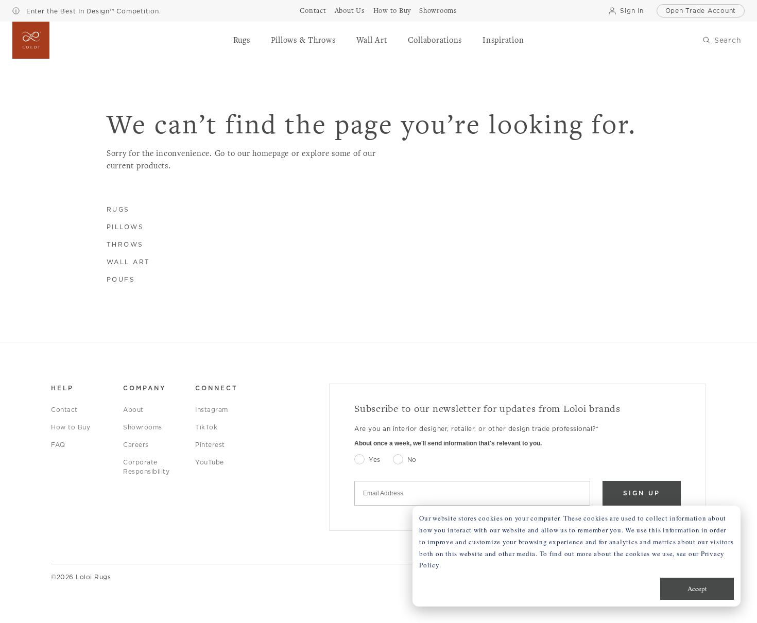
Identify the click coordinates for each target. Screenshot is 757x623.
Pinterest (210, 444)
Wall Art (128, 262)
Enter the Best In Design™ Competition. (92, 11)
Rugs (118, 209)
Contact (64, 409)
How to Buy (70, 427)
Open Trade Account (700, 10)
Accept (697, 588)
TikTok (206, 427)
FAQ (58, 444)
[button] (242, 40)
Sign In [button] (631, 10)
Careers (136, 444)
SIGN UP (641, 493)
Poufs (121, 279)
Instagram (211, 409)
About (133, 409)
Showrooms (142, 427)
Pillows (125, 227)
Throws (125, 244)
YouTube (209, 462)
